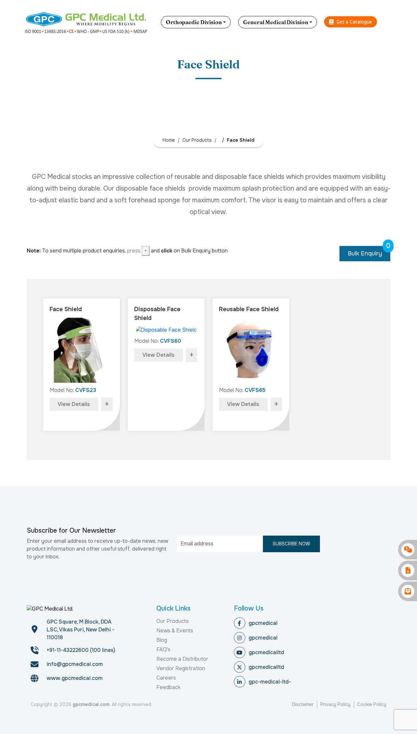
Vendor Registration (180, 668)
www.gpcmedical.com (75, 678)
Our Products (197, 140)
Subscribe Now (291, 544)
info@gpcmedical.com (75, 664)
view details (74, 404)
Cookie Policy (371, 704)
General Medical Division (275, 22)
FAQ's (163, 649)
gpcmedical (263, 623)
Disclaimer (303, 704)
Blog (161, 640)
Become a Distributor (182, 658)
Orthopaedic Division (194, 22)
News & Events (174, 630)
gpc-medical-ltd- (270, 681)
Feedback (168, 687)
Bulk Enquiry (369, 251)
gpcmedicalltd (266, 652)
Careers (166, 677)
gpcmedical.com (91, 704)
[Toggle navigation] (389, 22)
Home (169, 140)
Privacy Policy (335, 704)
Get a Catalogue (353, 22)
